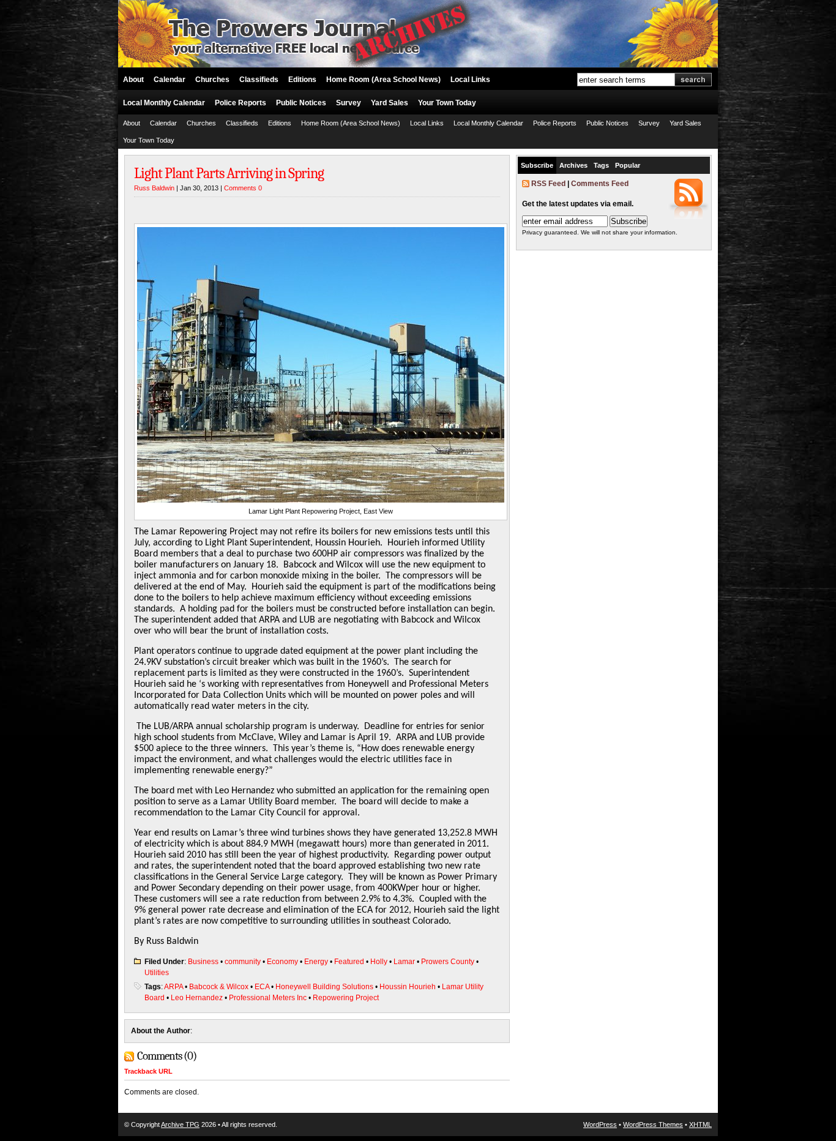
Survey (348, 103)
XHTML (700, 1124)
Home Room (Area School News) (383, 79)
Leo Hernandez (197, 997)
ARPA (173, 986)
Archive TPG (180, 1124)
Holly (378, 961)
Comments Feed (600, 183)
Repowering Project (346, 997)
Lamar (404, 961)
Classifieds (258, 79)
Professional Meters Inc (268, 997)
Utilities (156, 972)
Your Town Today (447, 103)
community (243, 961)
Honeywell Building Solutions (324, 986)
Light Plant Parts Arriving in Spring (229, 173)
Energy (316, 961)
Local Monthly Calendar (164, 103)
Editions (302, 79)
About (133, 79)
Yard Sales (389, 103)
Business (203, 961)
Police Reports (240, 103)
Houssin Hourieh (407, 986)
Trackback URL (148, 1071)
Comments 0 (243, 188)
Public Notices (301, 103)
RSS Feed (548, 183)
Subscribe (537, 165)
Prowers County (447, 961)
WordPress (600, 1124)
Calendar (169, 79)
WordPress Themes (653, 1124)
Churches (212, 79)
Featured (349, 961)
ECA (262, 986)
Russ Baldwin (154, 188)
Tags (601, 165)
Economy (282, 961)
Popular (627, 165)
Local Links (470, 79)
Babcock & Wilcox (218, 986)
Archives (573, 165)
